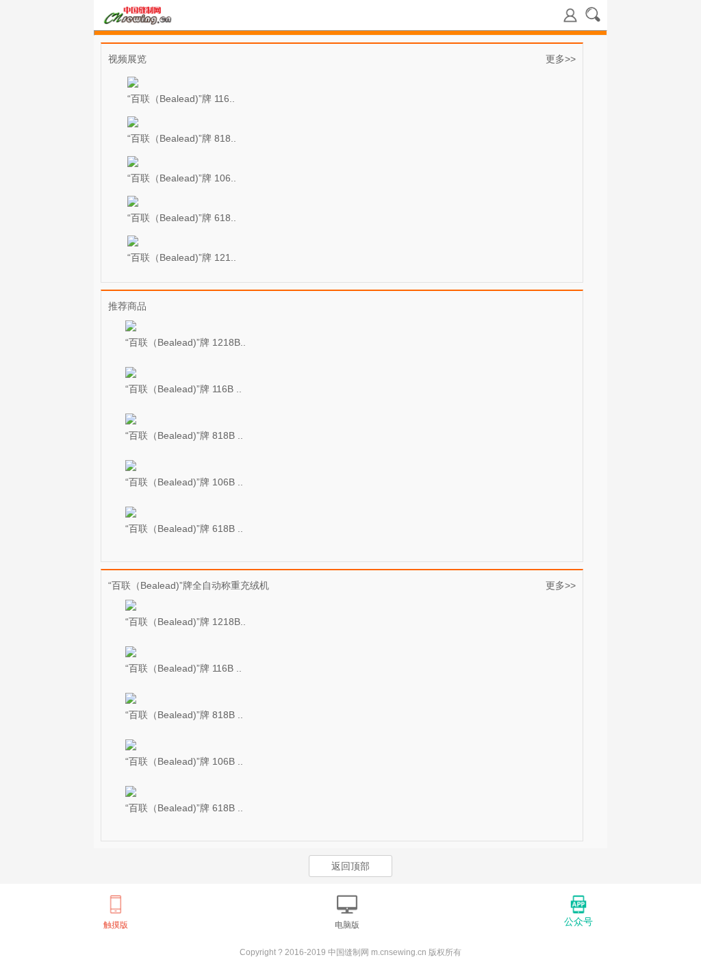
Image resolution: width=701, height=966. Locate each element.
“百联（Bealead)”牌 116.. (181, 98)
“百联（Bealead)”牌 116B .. (183, 388)
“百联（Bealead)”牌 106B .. (184, 481)
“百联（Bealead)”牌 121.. (181, 257)
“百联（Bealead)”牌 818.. (181, 138)
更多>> (561, 58)
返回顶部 (350, 866)
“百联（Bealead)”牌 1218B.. (185, 342)
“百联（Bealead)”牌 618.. (181, 217)
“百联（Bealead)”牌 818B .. (184, 435)
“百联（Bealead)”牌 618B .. (184, 528)
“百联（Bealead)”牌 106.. (181, 178)
